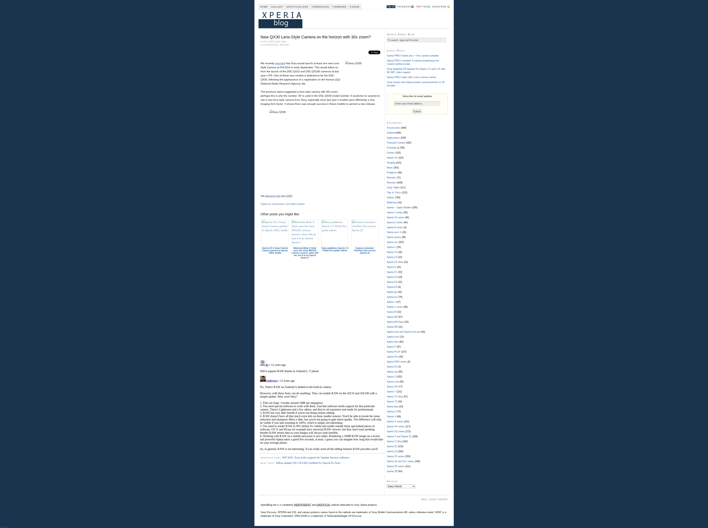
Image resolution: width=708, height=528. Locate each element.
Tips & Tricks (394, 192)
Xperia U (391, 411)
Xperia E (391, 267)
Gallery (277, 7)
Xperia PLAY (393, 351)
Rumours (391, 182)
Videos (390, 197)
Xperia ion (392, 297)
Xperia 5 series (395, 222)
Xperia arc (392, 242)
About (424, 499)
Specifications (297, 7)
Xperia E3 (392, 277)
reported (280, 63)
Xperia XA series (396, 426)
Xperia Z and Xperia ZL (399, 436)
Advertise (443, 499)
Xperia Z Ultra (394, 441)
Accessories (270, 45)
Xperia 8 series (395, 227)
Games (391, 152)
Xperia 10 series (395, 217)
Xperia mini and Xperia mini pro (403, 331)
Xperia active (394, 237)
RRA (337, 79)
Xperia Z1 (392, 446)
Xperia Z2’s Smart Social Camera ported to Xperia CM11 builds (275, 250)
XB (264, 41)
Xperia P (391, 346)
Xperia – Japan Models (399, 207)
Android (391, 132)
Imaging (284, 45)
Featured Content (396, 142)
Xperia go (392, 292)
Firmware (339, 7)
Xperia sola (393, 381)
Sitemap (3, 527)
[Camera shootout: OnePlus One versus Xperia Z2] (365, 233)
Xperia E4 (392, 282)
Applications (393, 137)
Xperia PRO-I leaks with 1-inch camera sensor (411, 77)
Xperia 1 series (395, 212)
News (390, 167)
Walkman (392, 202)
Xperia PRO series (397, 361)
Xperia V (391, 416)
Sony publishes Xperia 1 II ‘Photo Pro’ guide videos (334, 249)
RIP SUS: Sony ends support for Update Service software (315, 457)
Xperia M (391, 311)
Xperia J (391, 302)
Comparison (320, 7)
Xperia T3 (392, 401)
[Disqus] (321, 308)
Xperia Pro (392, 356)
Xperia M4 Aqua (395, 321)
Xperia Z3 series (395, 456)
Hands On (392, 157)
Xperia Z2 (392, 451)
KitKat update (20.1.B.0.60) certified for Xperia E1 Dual (308, 462)
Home (264, 7)
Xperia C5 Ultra (395, 262)
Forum (354, 7)
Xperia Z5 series (395, 466)
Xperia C (391, 247)
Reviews (391, 177)
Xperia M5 (392, 326)
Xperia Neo (393, 341)
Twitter (421, 7)
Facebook (404, 7)
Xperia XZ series (396, 431)
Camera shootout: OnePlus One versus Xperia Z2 (365, 250)
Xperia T (391, 391)
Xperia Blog (349, 19)
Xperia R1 (392, 366)
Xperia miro (393, 336)
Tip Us (389, 6)
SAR (288, 195)
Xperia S (391, 376)
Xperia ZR (392, 471)
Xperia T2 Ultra (395, 396)
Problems (392, 172)
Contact (433, 499)
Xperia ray (392, 371)
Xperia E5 (392, 287)
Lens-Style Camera (295, 204)
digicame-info (273, 195)
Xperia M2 (392, 316)
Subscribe (439, 7)
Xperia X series (395, 421)
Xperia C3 (392, 252)
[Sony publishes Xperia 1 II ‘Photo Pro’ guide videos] (335, 233)
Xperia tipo (392, 406)
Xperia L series (395, 307)
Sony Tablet (393, 187)
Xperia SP (392, 386)
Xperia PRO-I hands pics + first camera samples (413, 55)
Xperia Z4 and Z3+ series (400, 461)
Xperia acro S (394, 232)
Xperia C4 (392, 257)
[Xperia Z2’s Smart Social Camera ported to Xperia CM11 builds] (275, 233)
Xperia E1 (392, 272)
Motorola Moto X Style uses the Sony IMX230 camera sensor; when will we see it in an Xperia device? (304, 253)
